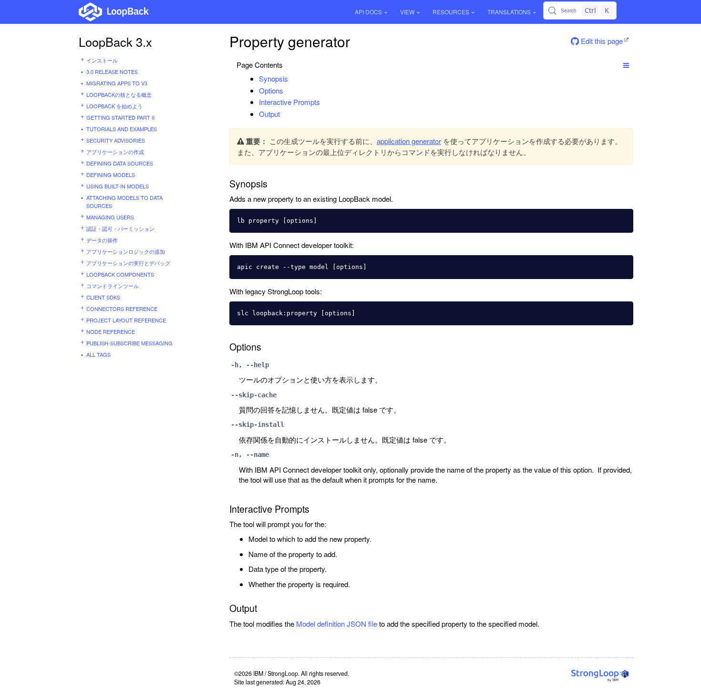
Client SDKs (103, 297)
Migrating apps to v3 (116, 83)
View (407, 12)
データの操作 (102, 240)
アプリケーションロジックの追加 (125, 251)
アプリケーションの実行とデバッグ (128, 263)
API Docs (368, 12)
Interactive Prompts (289, 102)
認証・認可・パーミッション (120, 228)
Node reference (110, 331)
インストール (102, 60)
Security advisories (115, 140)
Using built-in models (117, 186)
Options (271, 90)
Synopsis (273, 78)
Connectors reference (121, 308)
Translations (509, 12)
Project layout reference (126, 320)
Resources (451, 12)
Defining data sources (119, 163)
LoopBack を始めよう (114, 106)
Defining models (110, 174)
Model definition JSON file (336, 624)
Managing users (110, 217)
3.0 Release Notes (112, 71)
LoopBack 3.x (115, 41)
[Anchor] (293, 78)
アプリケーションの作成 (115, 151)
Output (269, 114)
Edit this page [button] (601, 41)
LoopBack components (120, 274)
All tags (98, 354)
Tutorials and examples (121, 129)
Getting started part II (120, 117)
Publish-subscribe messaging (129, 343)
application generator (409, 141)
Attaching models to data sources (124, 201)
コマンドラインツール (112, 286)
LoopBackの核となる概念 (119, 94)
